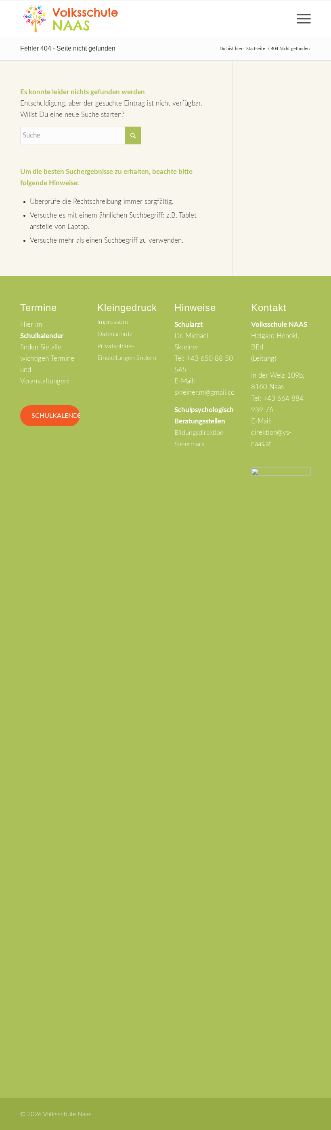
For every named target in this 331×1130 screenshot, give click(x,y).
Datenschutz (114, 334)
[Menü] (300, 18)
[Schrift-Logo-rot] (70, 18)
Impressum (112, 322)
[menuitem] (300, 18)
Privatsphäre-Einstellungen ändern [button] (126, 352)
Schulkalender (55, 416)
